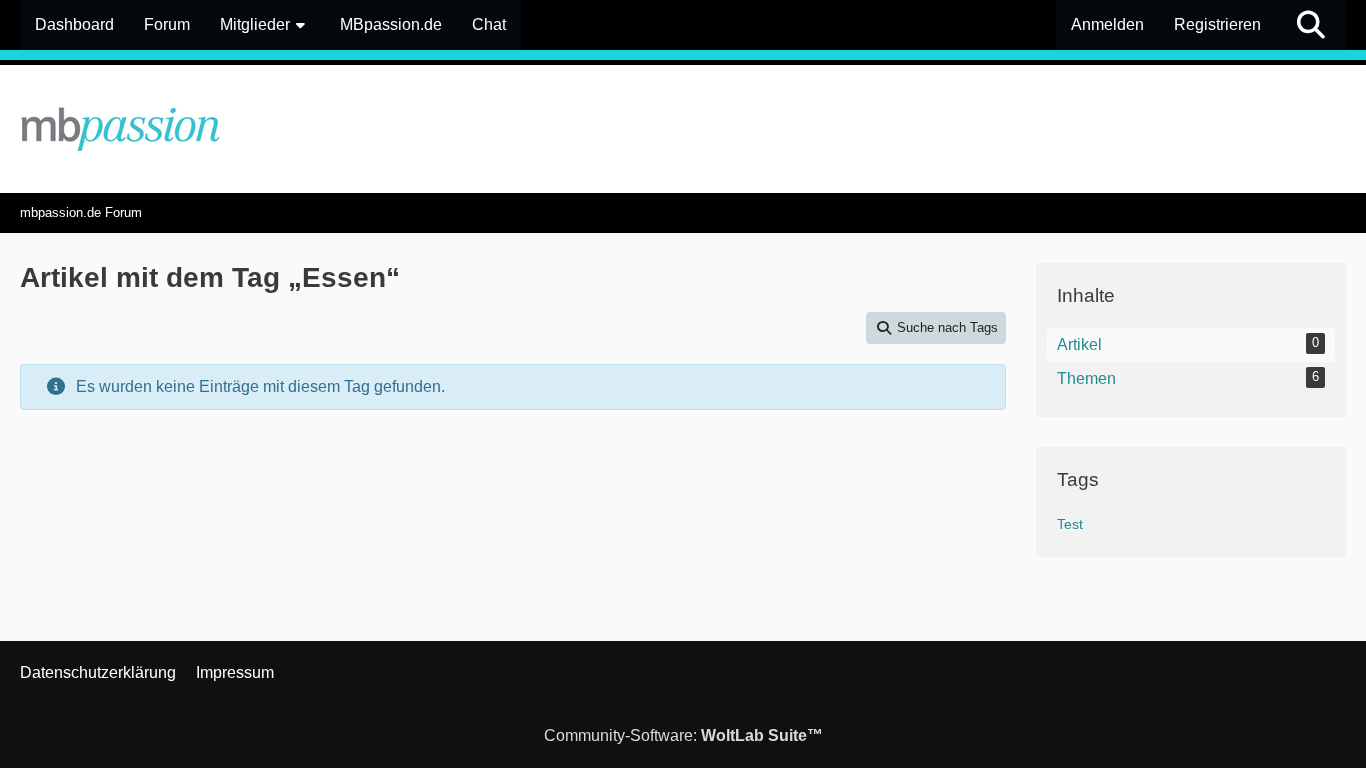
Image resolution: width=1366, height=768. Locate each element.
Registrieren (1217, 24)
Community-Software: (683, 735)
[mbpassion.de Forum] (683, 129)
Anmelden (1107, 24)
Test (1070, 524)
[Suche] (1311, 25)
